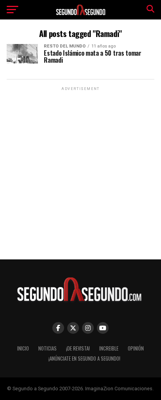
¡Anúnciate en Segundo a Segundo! (84, 358)
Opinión (136, 348)
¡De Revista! (78, 348)
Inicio (23, 348)
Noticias (47, 348)
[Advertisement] (80, 172)
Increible (108, 348)
